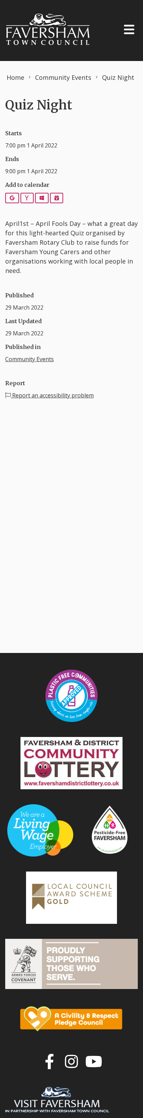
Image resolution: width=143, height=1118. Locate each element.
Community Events (29, 359)
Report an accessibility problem (52, 395)
